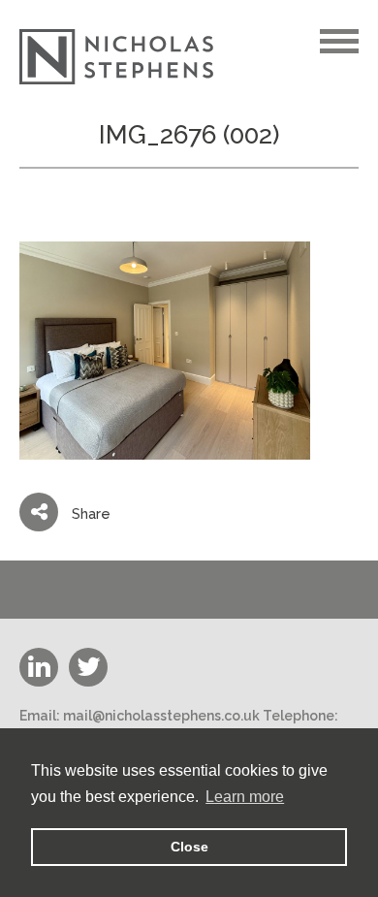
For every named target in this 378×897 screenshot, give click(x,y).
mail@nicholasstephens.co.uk (161, 715)
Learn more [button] (244, 796)
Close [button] (189, 846)
